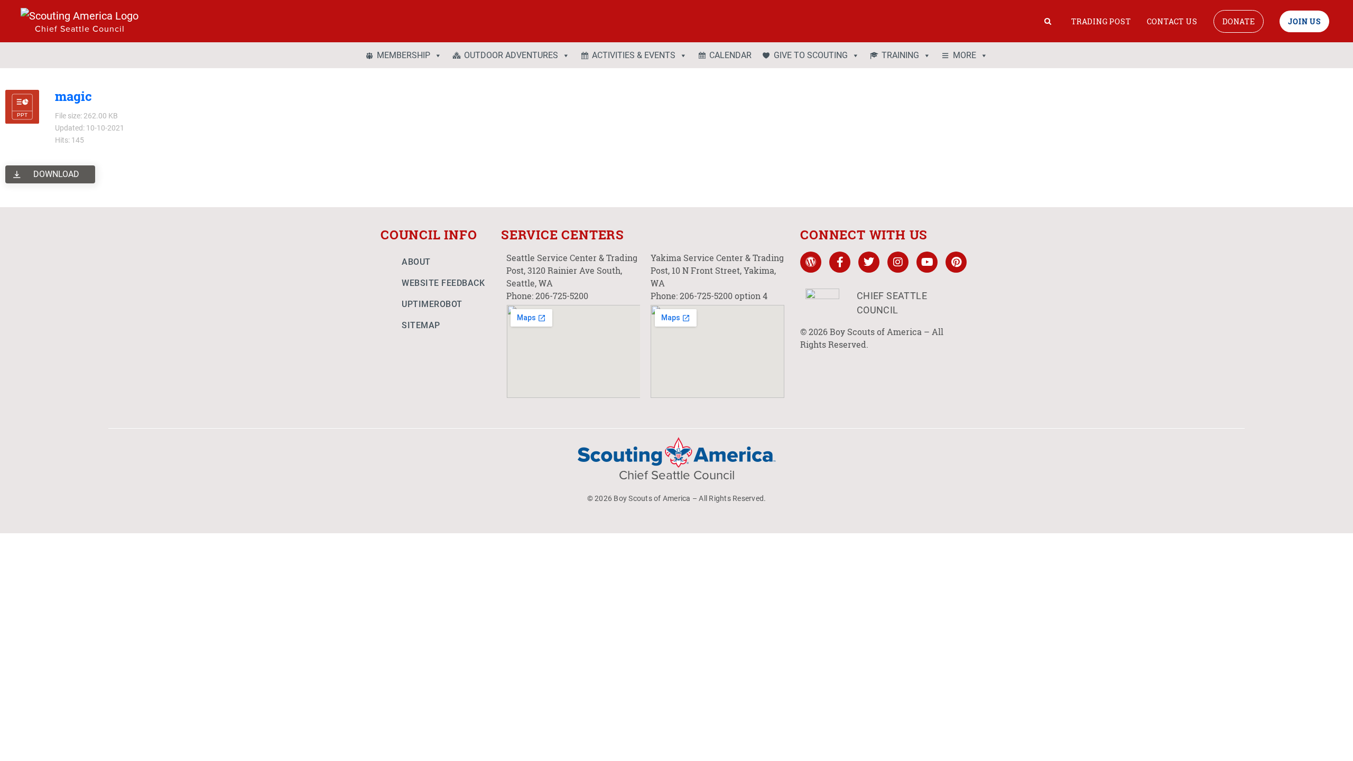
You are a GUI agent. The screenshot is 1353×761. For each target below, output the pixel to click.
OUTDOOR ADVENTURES (511, 55)
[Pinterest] (956, 262)
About (416, 262)
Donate (1238, 21)
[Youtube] (927, 262)
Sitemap (421, 325)
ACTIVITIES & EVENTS (633, 55)
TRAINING (900, 55)
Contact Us (1172, 21)
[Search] (1048, 21)
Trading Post (1101, 21)
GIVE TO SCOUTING (811, 55)
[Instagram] (898, 262)
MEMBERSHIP (403, 55)
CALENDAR (730, 55)
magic (73, 96)
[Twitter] (868, 262)
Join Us (1304, 21)
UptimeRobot (432, 304)
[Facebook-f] (839, 262)
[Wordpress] (810, 262)
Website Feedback (443, 283)
